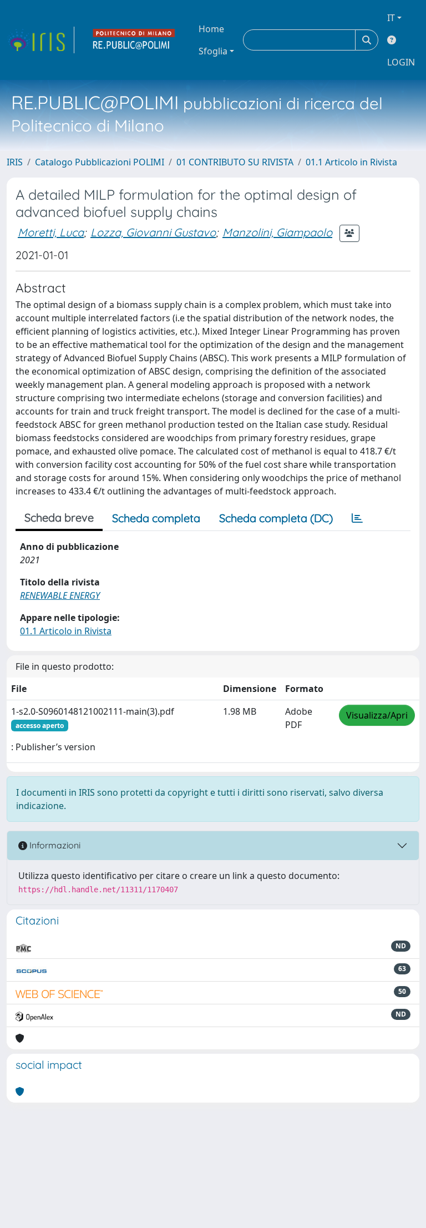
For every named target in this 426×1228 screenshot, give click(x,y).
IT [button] (391, 18)
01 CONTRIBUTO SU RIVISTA (234, 162)
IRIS (15, 162)
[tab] (357, 518)
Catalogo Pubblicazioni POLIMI (99, 162)
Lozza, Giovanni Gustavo (153, 232)
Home (211, 29)
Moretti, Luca (51, 232)
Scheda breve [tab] (59, 517)
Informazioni (53, 845)
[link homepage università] (134, 40)
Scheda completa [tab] (156, 518)
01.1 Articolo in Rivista (351, 162)
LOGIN (401, 62)
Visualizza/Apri (377, 715)
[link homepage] (40, 40)
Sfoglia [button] (213, 51)
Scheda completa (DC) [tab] (276, 518)
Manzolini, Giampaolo (277, 232)
